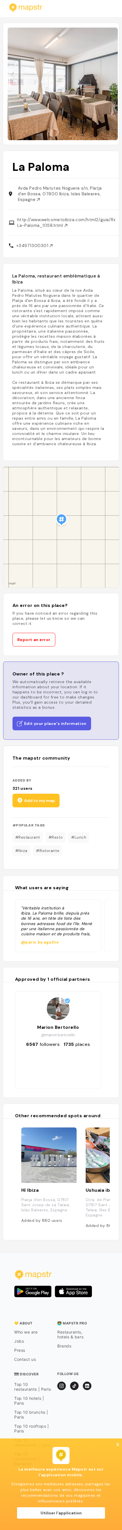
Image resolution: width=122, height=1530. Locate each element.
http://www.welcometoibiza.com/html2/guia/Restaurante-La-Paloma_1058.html (66, 222)
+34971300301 (33, 245)
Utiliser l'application (61, 1513)
